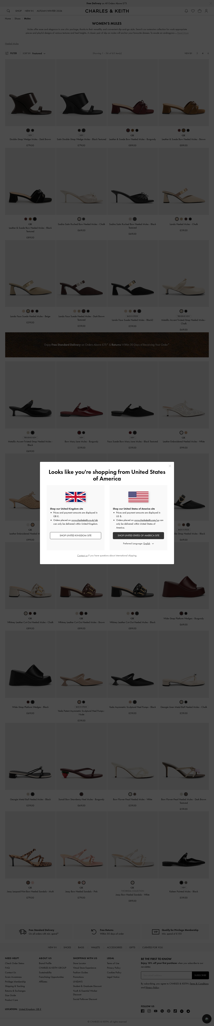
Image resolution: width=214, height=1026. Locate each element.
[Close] (170, 466)
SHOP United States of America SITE (138, 535)
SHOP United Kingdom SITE (75, 535)
